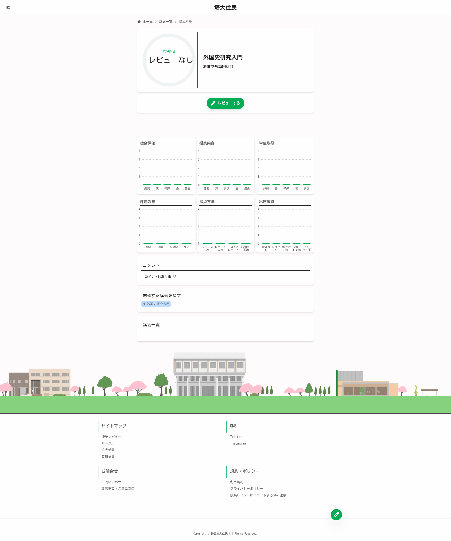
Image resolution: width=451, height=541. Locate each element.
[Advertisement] (225, 125)
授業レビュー (111, 436)
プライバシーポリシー (246, 488)
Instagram (238, 443)
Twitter (236, 436)
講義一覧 (165, 21)
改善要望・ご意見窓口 (117, 488)
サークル (108, 443)
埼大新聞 (108, 450)
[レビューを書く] (336, 514)
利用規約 (236, 482)
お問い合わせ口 (112, 482)
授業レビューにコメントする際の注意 (258, 495)
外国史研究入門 (158, 304)
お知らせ (108, 456)
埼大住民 (225, 7)
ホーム (148, 21)
